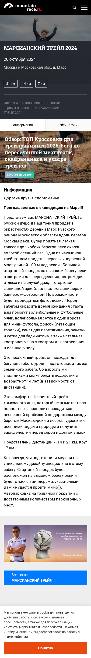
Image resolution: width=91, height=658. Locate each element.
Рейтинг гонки (68, 125)
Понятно (45, 648)
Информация (23, 125)
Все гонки (31, 578)
